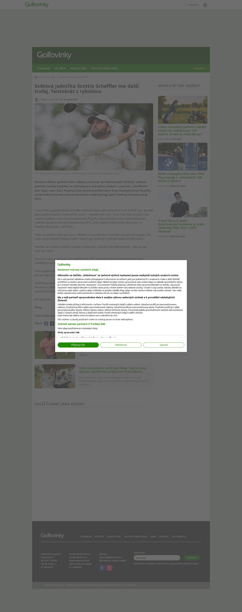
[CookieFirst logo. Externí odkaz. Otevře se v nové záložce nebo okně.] (64, 264)
